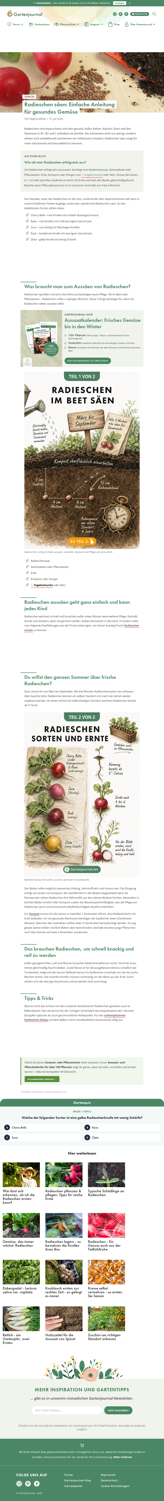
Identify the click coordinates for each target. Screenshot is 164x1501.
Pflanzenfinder (68, 24)
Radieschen (52, 162)
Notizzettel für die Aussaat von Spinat (60, 1336)
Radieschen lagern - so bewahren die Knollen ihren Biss (63, 1245)
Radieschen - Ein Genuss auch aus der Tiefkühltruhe (104, 1245)
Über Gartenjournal (141, 24)
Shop (117, 24)
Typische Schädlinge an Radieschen (106, 1192)
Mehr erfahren (123, 1457)
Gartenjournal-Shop (77, 1480)
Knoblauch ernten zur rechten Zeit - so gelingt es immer (63, 1292)
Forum (16, 24)
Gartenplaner (42, 24)
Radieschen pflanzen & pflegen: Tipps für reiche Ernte (63, 1194)
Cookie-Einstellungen (115, 1486)
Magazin (95, 24)
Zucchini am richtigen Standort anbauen (104, 1336)
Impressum (108, 1475)
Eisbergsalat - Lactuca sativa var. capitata (20, 1290)
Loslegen (119, 3)
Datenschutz (109, 1480)
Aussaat (34, 914)
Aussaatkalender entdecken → (42, 1079)
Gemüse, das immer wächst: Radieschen (18, 1243)
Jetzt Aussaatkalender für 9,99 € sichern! (87, 360)
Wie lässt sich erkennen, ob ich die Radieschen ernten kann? (19, 1196)
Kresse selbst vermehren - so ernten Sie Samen (105, 1292)
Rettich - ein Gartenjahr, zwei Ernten (16, 1338)
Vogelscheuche (93, 175)
